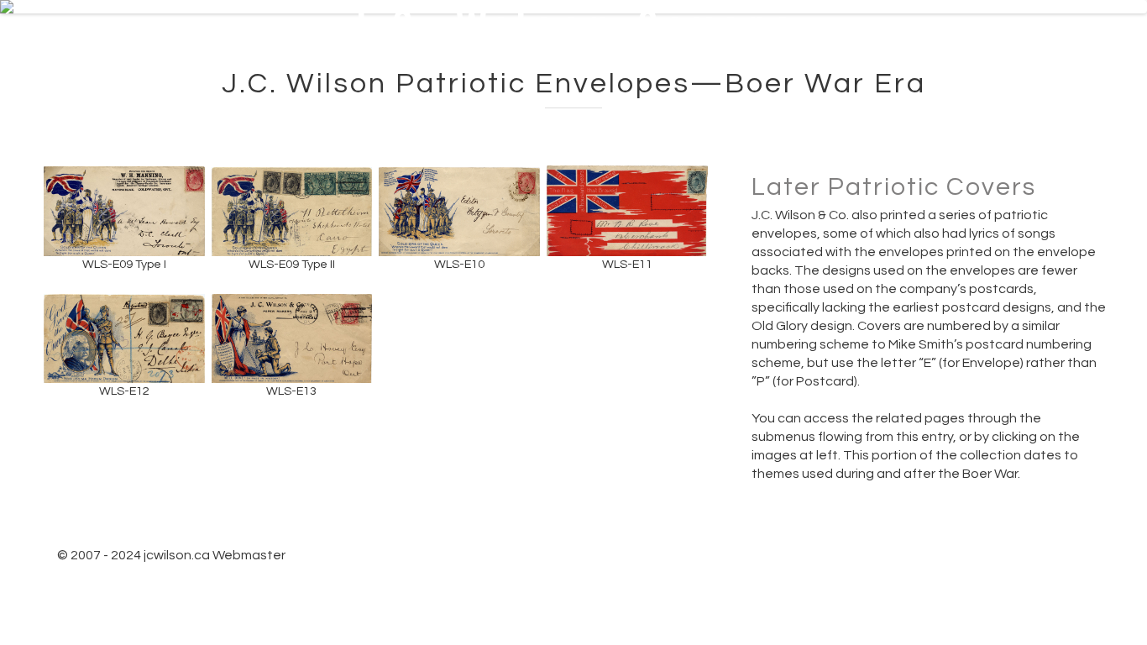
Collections (593, 34)
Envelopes (832, 34)
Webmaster (248, 555)
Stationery (950, 34)
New (494, 34)
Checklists (929, 105)
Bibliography (1055, 105)
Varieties (1067, 34)
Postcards (715, 34)
